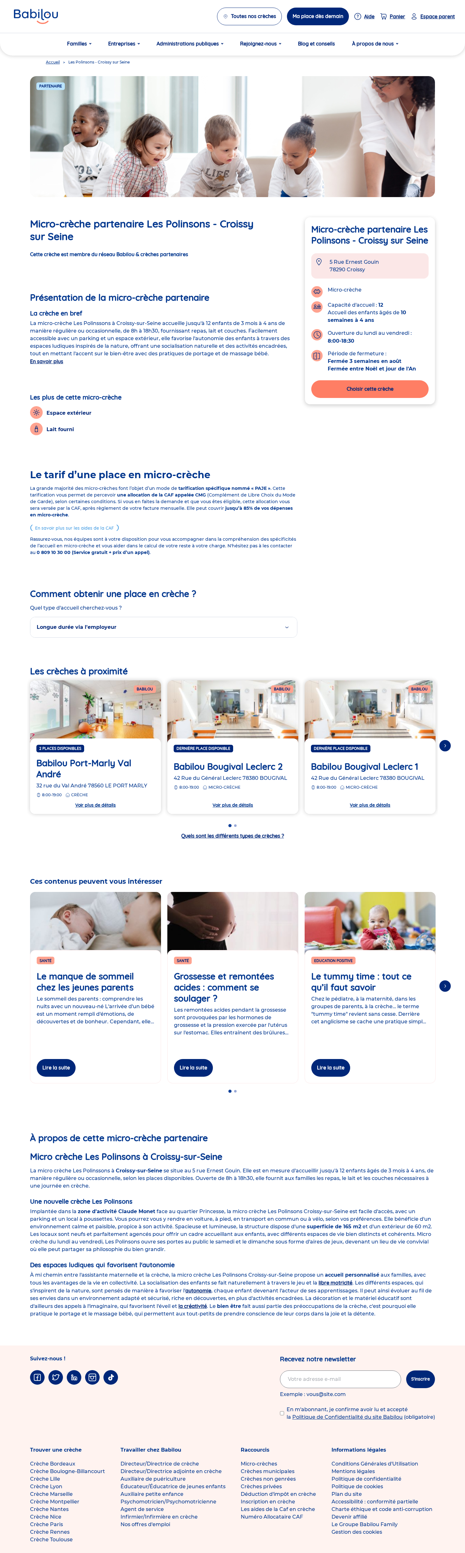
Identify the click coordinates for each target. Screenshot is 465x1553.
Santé (46, 960)
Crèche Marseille (51, 1494)
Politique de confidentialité (366, 1479)
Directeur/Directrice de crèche (160, 1464)
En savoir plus (46, 361)
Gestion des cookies (357, 1532)
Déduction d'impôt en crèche (278, 1494)
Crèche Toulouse (51, 1540)
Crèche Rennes (50, 1532)
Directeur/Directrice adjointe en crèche (171, 1471)
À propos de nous (373, 43)
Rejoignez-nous (258, 43)
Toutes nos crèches (253, 16)
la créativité (192, 1306)
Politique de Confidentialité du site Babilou (347, 1417)
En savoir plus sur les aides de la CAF (74, 528)
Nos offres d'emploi (145, 1524)
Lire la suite (56, 1067)
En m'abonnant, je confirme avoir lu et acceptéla (361, 1413)
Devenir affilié (349, 1517)
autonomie (198, 1290)
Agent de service (142, 1509)
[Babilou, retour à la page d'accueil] (36, 16)
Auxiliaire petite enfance (152, 1494)
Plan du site (347, 1494)
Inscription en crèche (268, 1502)
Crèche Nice (45, 1517)
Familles (77, 43)
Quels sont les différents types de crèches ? (232, 836)
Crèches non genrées (268, 1479)
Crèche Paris (46, 1524)
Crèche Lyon (46, 1487)
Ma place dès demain (318, 16)
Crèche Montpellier (54, 1502)
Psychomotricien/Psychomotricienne (168, 1502)
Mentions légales (353, 1471)
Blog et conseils (316, 43)
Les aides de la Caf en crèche (278, 1509)
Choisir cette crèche (370, 389)
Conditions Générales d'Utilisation (375, 1464)
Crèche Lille (45, 1479)
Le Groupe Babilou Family (365, 1524)
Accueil (53, 62)
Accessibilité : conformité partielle (375, 1502)
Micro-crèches (259, 1464)
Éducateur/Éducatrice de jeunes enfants (173, 1487)
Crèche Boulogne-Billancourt (67, 1471)
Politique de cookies (357, 1487)
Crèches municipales (267, 1471)
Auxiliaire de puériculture (153, 1479)
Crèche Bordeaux (52, 1464)
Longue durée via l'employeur (76, 627)
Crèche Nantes (49, 1509)
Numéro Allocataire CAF (272, 1517)
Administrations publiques (188, 43)
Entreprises (121, 43)
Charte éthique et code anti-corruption (382, 1509)
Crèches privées (261, 1487)
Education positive (333, 960)
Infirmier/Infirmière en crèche (159, 1517)
